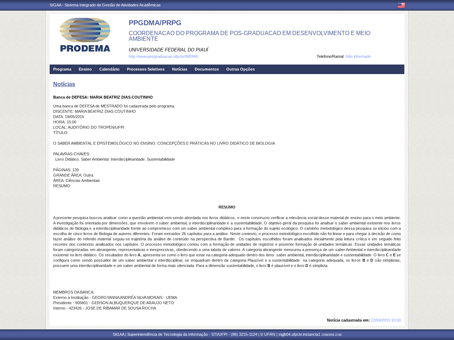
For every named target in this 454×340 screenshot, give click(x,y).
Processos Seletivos (146, 69)
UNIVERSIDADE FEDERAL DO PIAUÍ (168, 49)
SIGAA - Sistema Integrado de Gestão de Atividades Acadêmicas (105, 5)
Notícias (179, 69)
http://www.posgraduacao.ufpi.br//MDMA (163, 56)
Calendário (109, 69)
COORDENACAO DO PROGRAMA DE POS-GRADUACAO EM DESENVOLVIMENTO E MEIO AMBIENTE (249, 36)
